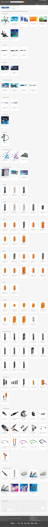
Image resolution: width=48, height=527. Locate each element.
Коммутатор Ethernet (6, 507)
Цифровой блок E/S (17, 507)
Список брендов (32, 516)
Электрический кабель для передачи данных (39, 508)
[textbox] (16, 2)
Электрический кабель (6, 504)
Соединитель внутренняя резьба (29, 504)
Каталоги (18, 7)
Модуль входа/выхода (28, 507)
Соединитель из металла (17, 504)
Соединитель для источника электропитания (7, 509)
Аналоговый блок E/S (38, 504)
